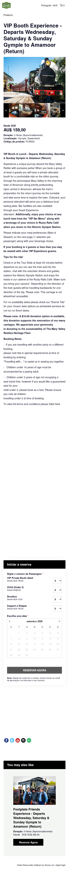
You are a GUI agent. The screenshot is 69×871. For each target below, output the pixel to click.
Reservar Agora (28, 842)
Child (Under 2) (15, 588)
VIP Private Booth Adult (20, 579)
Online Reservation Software (29, 865)
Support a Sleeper (17, 607)
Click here (54, 404)
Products (8, 15)
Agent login (60, 865)
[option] (11, 110)
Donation (14, 598)
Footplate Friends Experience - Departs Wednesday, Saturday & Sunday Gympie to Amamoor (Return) (31, 818)
